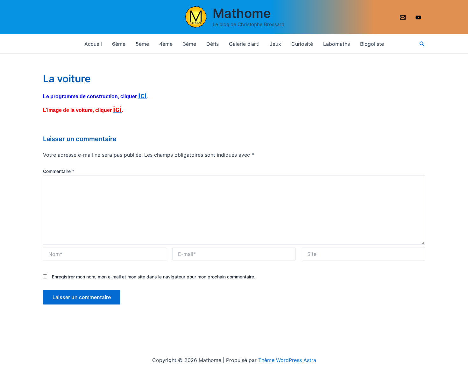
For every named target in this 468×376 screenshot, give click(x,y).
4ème (166, 44)
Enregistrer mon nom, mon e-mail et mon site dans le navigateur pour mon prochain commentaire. (153, 276)
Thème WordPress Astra (287, 360)
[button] (422, 44)
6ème (118, 44)
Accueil (93, 44)
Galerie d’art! (244, 44)
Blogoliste (372, 44)
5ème (142, 44)
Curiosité (302, 44)
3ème (189, 44)
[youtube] (419, 17)
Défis (212, 44)
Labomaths (336, 44)
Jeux (275, 44)
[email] (403, 17)
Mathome (242, 13)
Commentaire (58, 171)
